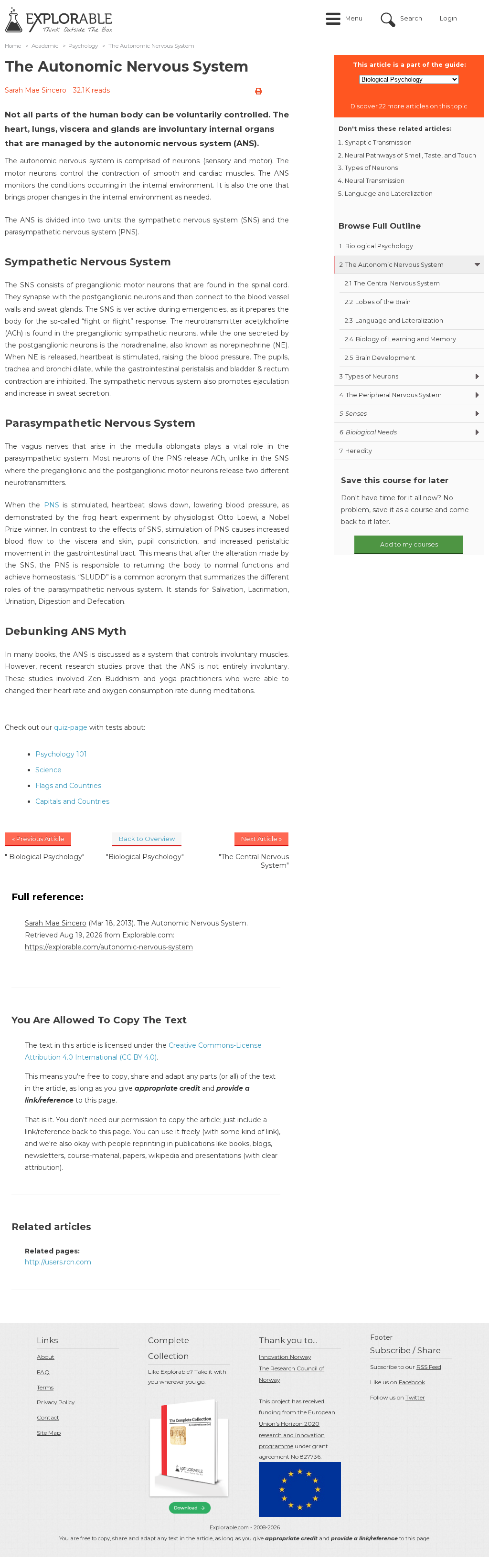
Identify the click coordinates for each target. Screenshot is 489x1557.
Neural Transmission (374, 180)
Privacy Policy (55, 1402)
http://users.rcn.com (58, 1262)
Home (13, 45)
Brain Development (380, 357)
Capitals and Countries (72, 801)
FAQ (43, 1372)
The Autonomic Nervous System (392, 264)
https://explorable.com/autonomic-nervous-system (109, 947)
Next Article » (261, 838)
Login (448, 18)
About (45, 1356)
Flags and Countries (68, 785)
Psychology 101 (61, 754)
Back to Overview (147, 838)
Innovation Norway (285, 1356)
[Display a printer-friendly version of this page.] (258, 91)
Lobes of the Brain (378, 301)
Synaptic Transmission (378, 142)
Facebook (412, 1382)
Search (411, 18)
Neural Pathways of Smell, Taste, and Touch (410, 155)
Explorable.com (229, 1527)
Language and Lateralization (389, 193)
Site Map (49, 1432)
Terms (45, 1387)
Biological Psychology (376, 246)
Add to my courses (409, 544)
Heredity (356, 450)
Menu (353, 18)
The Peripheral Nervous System (391, 395)
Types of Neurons (371, 167)
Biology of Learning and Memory (400, 339)
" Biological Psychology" (45, 856)
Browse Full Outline (380, 226)
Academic (45, 45)
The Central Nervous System (392, 283)
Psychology (83, 45)
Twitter (415, 1397)
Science (48, 770)
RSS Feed (428, 1366)
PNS (51, 505)
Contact (48, 1417)
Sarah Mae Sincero (35, 90)
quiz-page (70, 727)
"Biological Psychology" (145, 856)
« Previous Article (38, 838)
